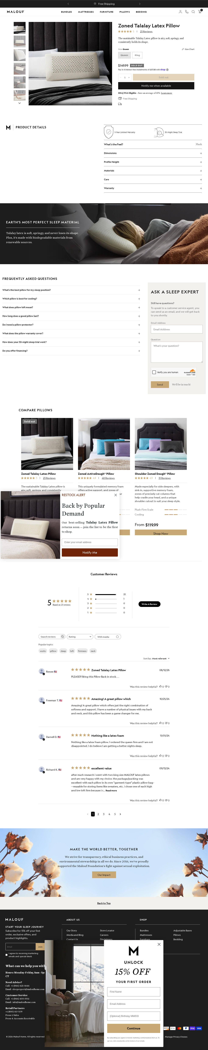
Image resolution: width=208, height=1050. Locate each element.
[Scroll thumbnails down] (20, 103)
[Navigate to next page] (120, 814)
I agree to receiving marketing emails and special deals (23, 955)
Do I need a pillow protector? (17, 324)
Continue (133, 1028)
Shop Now (160, 534)
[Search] (193, 12)
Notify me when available (156, 85)
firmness (82, 651)
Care (106, 179)
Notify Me (90, 552)
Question (155, 339)
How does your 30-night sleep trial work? (24, 342)
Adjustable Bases (182, 930)
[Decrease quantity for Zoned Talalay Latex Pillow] (120, 77)
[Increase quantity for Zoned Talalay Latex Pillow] (129, 77)
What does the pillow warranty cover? (22, 333)
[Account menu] (180, 12)
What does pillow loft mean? (17, 307)
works (43, 651)
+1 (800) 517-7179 (13, 1012)
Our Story (72, 930)
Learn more (166, 93)
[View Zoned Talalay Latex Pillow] (20, 28)
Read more (111, 790)
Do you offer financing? (15, 350)
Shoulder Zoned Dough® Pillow (155, 474)
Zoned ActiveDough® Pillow (96, 474)
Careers (104, 934)
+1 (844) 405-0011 (20, 999)
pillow (53, 651)
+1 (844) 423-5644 (20, 986)
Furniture (106, 11)
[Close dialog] (159, 944)
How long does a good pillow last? (20, 316)
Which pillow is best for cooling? (19, 298)
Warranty (109, 188)
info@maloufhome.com (23, 1002)
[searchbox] (49, 636)
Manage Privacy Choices (176, 1036)
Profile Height (111, 161)
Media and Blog (75, 934)
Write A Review (149, 604)
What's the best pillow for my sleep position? (26, 290)
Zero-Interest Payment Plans (106, 3)
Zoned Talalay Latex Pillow (38, 474)
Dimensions (110, 153)
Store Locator (107, 930)
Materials (109, 170)
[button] (68, 4)
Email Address (158, 322)
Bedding (141, 11)
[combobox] (80, 636)
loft (72, 651)
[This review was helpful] (160, 687)
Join (40, 946)
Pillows (125, 11)
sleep (63, 651)
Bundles (66, 11)
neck (93, 651)
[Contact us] (186, 12)
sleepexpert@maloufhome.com (28, 989)
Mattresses (86, 11)
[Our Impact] (104, 874)
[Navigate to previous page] (88, 814)
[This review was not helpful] (166, 687)
